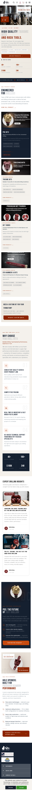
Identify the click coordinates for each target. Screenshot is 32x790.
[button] (16, 2)
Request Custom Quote (16, 317)
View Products (7, 151)
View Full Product (7, 107)
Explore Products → (16, 56)
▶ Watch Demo (6, 59)
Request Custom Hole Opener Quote (12, 733)
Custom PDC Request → (16, 643)
